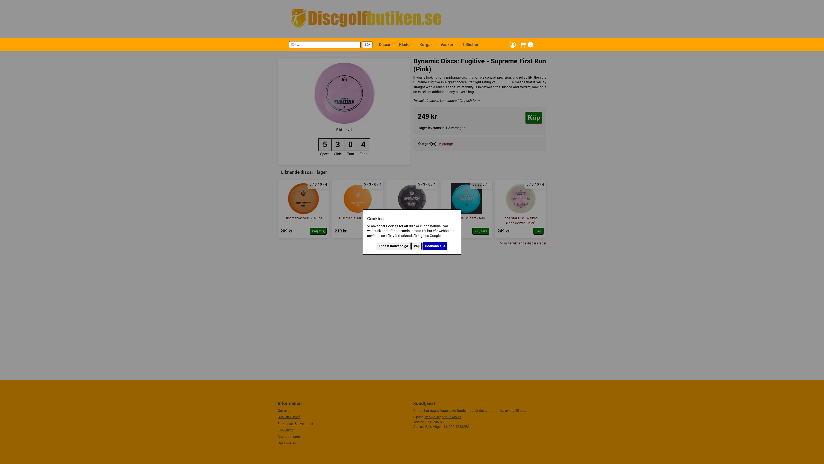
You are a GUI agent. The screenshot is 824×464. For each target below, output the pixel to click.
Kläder (405, 44)
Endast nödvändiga (393, 246)
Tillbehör (470, 44)
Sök (367, 44)
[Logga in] (512, 44)
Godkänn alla (435, 246)
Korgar (426, 44)
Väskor (447, 44)
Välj (417, 246)
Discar (385, 44)
